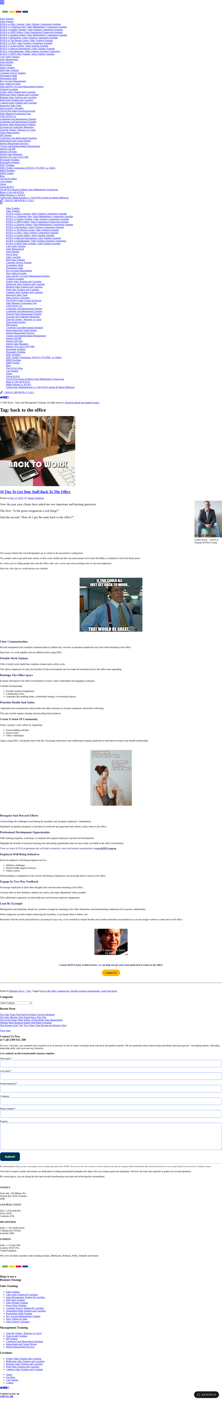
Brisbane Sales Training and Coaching (18, 97)
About (3, 184)
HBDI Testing (7, 173)
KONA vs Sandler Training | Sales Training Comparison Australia (31, 29)
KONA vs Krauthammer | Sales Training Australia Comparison (30, 51)
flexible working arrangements (85, 991)
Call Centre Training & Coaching (22, 1294)
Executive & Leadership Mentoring (17, 127)
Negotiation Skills (8, 75)
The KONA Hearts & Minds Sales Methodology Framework (29, 189)
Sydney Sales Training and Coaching (17, 92)
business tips (64, 991)
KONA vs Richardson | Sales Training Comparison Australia (29, 37)
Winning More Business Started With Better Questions (26, 1022)
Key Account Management (13, 81)
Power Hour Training (16, 1305)
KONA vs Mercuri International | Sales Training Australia (27, 48)
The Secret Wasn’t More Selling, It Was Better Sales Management (31, 1020)
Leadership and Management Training (18, 119)
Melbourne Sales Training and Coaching (19, 94)
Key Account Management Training (23, 1316)
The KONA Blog (8, 178)
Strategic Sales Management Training (17, 124)
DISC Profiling (7, 165)
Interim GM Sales (8, 151)
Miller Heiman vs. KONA (12, 195)
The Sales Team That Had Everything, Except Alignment (27, 1014)
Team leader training (9, 132)
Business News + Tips (20, 991)
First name (6, 1058)
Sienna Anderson (36, 498)
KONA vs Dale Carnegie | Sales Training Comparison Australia (30, 24)
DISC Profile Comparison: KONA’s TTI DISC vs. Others (27, 168)
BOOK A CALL (26, 200)
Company (4, 1096)
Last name (6, 1071)
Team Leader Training (16, 1336)
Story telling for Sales (10, 84)
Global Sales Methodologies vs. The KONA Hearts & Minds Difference (34, 197)
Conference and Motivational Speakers (18, 138)
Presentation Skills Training (19, 1313)
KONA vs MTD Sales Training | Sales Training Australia (27, 54)
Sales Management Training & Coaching (25, 1297)
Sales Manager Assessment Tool (15, 113)
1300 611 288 (9, 200)
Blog (2, 176)
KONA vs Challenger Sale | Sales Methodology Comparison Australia (33, 27)
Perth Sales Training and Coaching (16, 100)
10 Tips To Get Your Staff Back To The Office (35, 492)
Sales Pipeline (6, 62)
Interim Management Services (14, 143)
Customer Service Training (13, 73)
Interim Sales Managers (11, 154)
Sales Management (9, 59)
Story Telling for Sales (16, 1319)
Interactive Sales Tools (10, 105)
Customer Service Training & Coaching (25, 1308)
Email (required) (8, 1083)
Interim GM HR (7, 149)
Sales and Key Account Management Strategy (22, 86)
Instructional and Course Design (15, 140)
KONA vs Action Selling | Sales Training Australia (24, 46)
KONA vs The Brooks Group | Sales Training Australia (26, 40)
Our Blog (75, 402)
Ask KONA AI (208, 1394)
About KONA (7, 187)
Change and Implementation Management (20, 146)
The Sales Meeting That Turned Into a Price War (23, 1017)
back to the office (48, 991)
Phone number (8, 1108)
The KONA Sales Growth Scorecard (17, 111)
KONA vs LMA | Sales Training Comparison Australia (26, 43)
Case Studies (6, 181)
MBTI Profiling (7, 170)
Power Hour (6, 65)
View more (5, 1030)
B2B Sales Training (9, 70)
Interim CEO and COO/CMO (14, 157)
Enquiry (4, 1121)
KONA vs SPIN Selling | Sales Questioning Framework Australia (31, 32)
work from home (109, 991)
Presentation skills (8, 78)
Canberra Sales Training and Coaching (18, 103)
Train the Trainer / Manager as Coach (17, 130)
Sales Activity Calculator (12, 108)
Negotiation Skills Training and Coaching (26, 1311)
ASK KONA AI (8, 116)
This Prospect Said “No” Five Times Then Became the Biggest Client (33, 1025)
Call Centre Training (9, 56)
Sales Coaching (7, 67)
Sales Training (7, 18)
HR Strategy (6, 135)
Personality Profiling (9, 159)
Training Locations (9, 89)
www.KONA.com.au (105, 848)
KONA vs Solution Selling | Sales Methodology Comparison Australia (33, 35)
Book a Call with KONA (12, 192)
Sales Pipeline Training (17, 1302)
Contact (95, 402)
